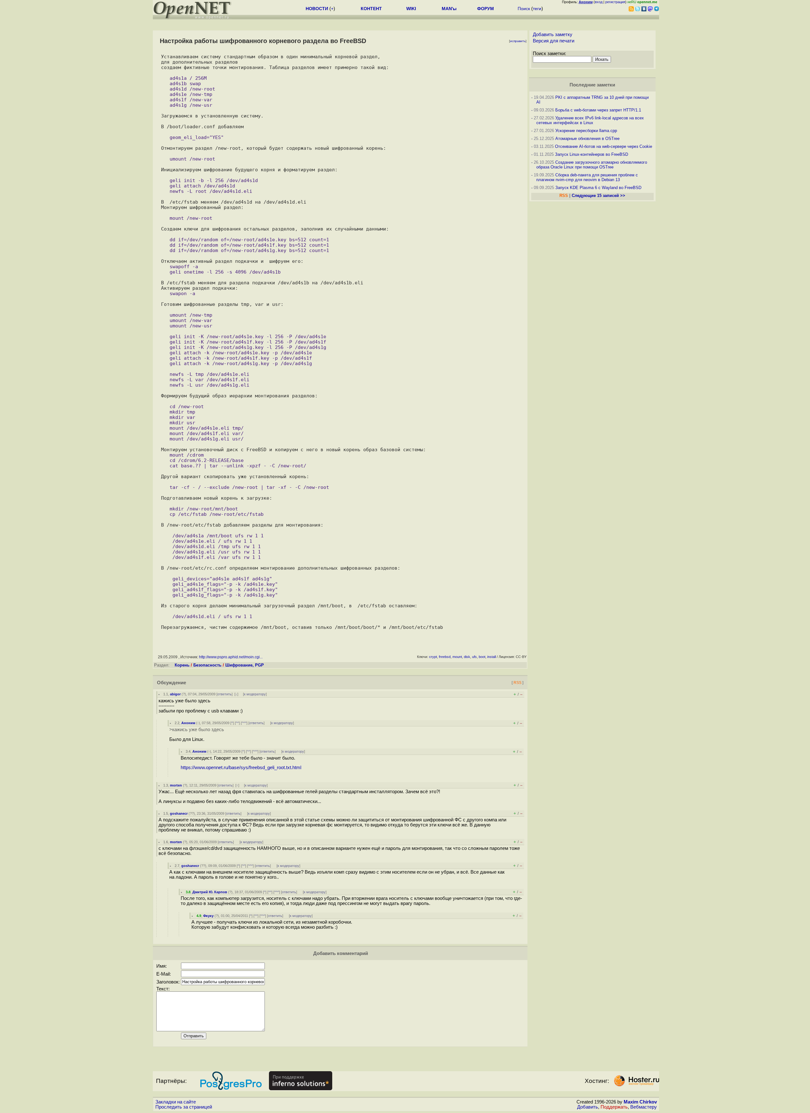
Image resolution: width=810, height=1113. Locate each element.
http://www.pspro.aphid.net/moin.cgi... (231, 657)
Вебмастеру (643, 1107)
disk (467, 657)
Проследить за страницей (183, 1107)
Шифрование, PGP (244, 665)
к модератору (255, 694)
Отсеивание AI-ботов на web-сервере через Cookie (603, 146)
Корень (182, 665)
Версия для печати (553, 40)
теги (537, 8)
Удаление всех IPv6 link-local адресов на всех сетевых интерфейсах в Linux (590, 120)
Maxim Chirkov (640, 1101)
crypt (433, 657)
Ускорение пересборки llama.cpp (586, 130)
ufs (474, 657)
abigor (175, 694)
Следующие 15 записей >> (598, 195)
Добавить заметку (552, 34)
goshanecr (179, 813)
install (491, 657)
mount (457, 657)
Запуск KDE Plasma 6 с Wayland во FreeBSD (598, 187)
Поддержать (614, 1107)
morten (176, 785)
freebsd (445, 657)
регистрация (615, 2)
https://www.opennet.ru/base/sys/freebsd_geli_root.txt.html (241, 767)
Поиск (524, 8)
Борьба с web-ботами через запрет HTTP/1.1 (598, 110)
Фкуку (208, 916)
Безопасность (207, 665)
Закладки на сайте (175, 1101)
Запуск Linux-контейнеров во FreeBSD (591, 154)
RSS (517, 682)
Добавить (587, 1107)
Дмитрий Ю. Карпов (209, 892)
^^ (237, 723)
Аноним (188, 723)
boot (482, 657)
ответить (224, 694)
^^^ (244, 723)
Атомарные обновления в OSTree (587, 138)
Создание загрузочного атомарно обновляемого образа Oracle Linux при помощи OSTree (591, 164)
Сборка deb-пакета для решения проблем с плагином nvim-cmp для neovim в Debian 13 (587, 177)
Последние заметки (592, 84)
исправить (518, 41)
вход (598, 2)
